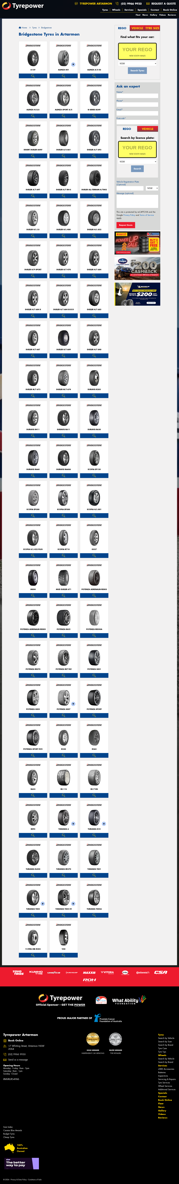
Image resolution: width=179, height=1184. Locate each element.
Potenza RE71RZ (64, 669)
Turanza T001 (94, 869)
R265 (94, 749)
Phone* (119, 100)
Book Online (170, 9)
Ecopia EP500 (63, 509)
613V (33, 70)
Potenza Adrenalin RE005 (33, 629)
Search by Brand (165, 1045)
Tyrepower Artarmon (95, 3)
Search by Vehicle (166, 1038)
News (145, 15)
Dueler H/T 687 (33, 349)
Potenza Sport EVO (33, 749)
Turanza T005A (94, 909)
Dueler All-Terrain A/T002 (94, 190)
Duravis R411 (33, 429)
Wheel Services (165, 1086)
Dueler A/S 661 (63, 150)
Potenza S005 (33, 709)
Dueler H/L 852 (94, 229)
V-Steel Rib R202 (33, 949)
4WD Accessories (166, 1069)
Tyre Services (164, 1082)
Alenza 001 (63, 70)
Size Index (8, 1127)
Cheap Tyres (8, 1137)
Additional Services (166, 1089)
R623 (33, 789)
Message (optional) (125, 193)
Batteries (162, 1072)
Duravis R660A (63, 469)
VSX (63, 949)
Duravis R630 (94, 429)
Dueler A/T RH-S (63, 190)
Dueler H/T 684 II (33, 309)
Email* (119, 109)
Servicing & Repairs (167, 1079)
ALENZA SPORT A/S (63, 110)
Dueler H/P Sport (33, 269)
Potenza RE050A (94, 629)
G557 (94, 549)
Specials (142, 9)
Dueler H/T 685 (94, 309)
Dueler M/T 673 (33, 389)
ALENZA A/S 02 (94, 70)
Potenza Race (63, 629)
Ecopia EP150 (94, 469)
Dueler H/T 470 (63, 269)
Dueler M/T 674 (63, 389)
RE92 (33, 829)
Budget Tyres (9, 1133)
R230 (63, 749)
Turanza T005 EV (63, 909)
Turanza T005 (33, 909)
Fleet (138, 15)
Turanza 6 (63, 829)
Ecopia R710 (64, 549)
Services (128, 9)
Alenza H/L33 (32, 110)
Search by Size (165, 1041)
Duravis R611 (63, 429)
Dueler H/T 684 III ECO (63, 309)
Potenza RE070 (33, 669)
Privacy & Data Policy (19, 1180)
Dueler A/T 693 (94, 150)
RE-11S (64, 789)
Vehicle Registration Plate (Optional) (127, 183)
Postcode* (121, 118)
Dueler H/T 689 (63, 349)
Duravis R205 (94, 389)
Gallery (153, 15)
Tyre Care (162, 1048)
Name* (119, 92)
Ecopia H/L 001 (94, 509)
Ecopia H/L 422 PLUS (33, 549)
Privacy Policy (129, 215)
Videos (162, 15)
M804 (33, 589)
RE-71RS (94, 789)
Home (24, 27)
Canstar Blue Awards (12, 1130)
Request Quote (125, 225)
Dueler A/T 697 (33, 190)
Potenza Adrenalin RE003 (94, 589)
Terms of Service (147, 215)
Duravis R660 (33, 469)
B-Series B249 (94, 110)
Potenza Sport (94, 709)
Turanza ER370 (63, 869)
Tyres (105, 9)
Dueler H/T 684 (94, 269)
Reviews (172, 15)
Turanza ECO (94, 829)
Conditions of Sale (35, 1180)
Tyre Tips (162, 1051)
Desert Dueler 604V (33, 150)
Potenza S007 (63, 709)
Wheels (116, 9)
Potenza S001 (94, 669)
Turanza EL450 (33, 869)
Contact (155, 9)
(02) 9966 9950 (131, 3)
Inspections (163, 1075)
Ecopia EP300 (33, 509)
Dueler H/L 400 (63, 229)
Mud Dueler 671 (63, 589)
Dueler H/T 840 (94, 349)
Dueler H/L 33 (32, 229)
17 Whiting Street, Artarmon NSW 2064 (26, 1048)
